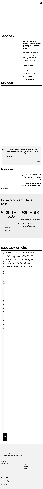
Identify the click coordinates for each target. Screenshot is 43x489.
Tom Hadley (5, 188)
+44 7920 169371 (5, 477)
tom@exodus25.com (6, 482)
